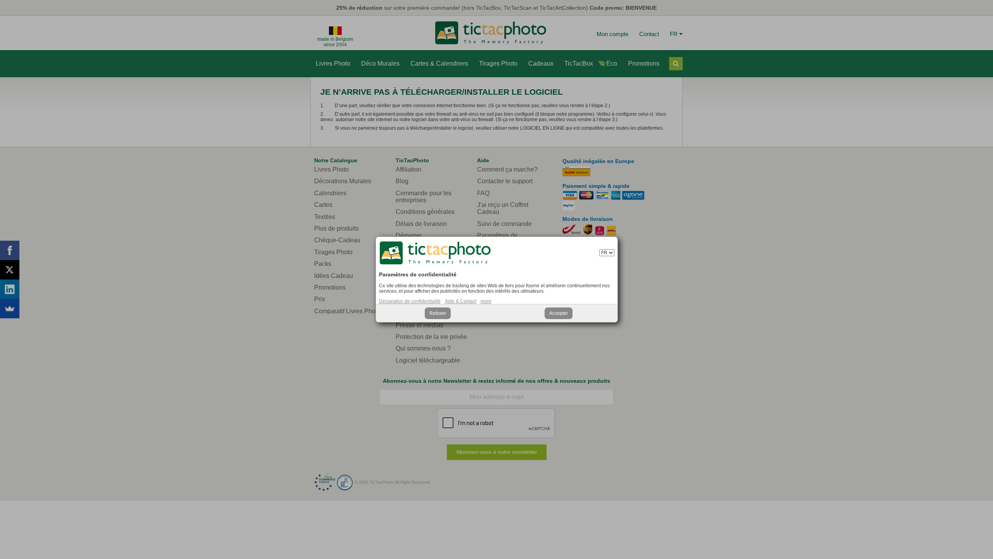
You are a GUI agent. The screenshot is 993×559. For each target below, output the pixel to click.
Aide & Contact (460, 301)
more (486, 301)
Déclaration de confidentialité (410, 301)
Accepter (558, 313)
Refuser (437, 313)
